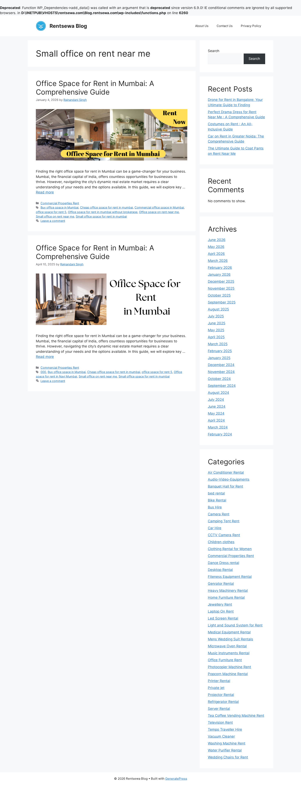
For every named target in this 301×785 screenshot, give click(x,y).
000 (43, 372)
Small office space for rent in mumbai (101, 216)
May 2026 (216, 247)
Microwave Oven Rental (227, 646)
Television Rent (220, 722)
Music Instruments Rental (228, 653)
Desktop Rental (220, 570)
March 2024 (218, 427)
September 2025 (221, 302)
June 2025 (216, 323)
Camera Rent (218, 514)
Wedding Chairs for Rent (228, 757)
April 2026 (216, 254)
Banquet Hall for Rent (225, 486)
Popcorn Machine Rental (228, 674)
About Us (201, 26)
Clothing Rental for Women (230, 549)
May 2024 (216, 413)
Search (213, 51)
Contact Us (225, 26)
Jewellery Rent (220, 604)
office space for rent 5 (51, 212)
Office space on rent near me (159, 212)
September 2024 (222, 386)
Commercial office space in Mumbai (159, 207)
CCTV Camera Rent (224, 535)
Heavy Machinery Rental (228, 590)
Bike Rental (217, 500)
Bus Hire (215, 507)
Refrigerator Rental (223, 702)
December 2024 (221, 365)
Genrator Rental (221, 584)
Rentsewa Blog (68, 26)
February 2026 (220, 268)
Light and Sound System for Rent (235, 625)
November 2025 (221, 288)
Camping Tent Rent (223, 521)
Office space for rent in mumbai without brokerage (102, 212)
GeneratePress (176, 779)
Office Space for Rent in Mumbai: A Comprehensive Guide (95, 87)
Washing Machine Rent (226, 743)
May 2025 (216, 330)
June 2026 (216, 240)
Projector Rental (221, 695)
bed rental (216, 493)
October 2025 (219, 295)
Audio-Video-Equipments (228, 479)
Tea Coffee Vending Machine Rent (236, 716)
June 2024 (216, 406)
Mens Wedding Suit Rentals (230, 639)
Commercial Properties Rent (60, 203)
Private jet (216, 688)
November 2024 (221, 372)
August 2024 (218, 393)
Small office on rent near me (55, 216)
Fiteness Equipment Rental (230, 577)
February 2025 (220, 351)
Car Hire (214, 528)
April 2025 (216, 337)
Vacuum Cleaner (221, 736)
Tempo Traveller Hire (225, 729)
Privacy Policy (251, 26)
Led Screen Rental (223, 618)
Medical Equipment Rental (229, 632)
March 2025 (217, 344)
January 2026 (219, 274)
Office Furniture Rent (225, 660)
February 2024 (220, 434)
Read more (45, 192)
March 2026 (218, 261)
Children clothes (221, 542)
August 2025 (218, 309)
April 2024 (216, 420)
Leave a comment (53, 220)
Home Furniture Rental (226, 597)
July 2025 (216, 316)
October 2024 (219, 379)
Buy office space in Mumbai (59, 207)
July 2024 (216, 400)
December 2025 (221, 281)
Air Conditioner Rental (226, 472)
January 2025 (219, 358)
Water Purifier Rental (225, 750)
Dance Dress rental (223, 563)
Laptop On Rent (221, 611)
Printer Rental (219, 681)
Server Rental (219, 709)
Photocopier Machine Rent (229, 667)
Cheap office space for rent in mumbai (106, 207)
